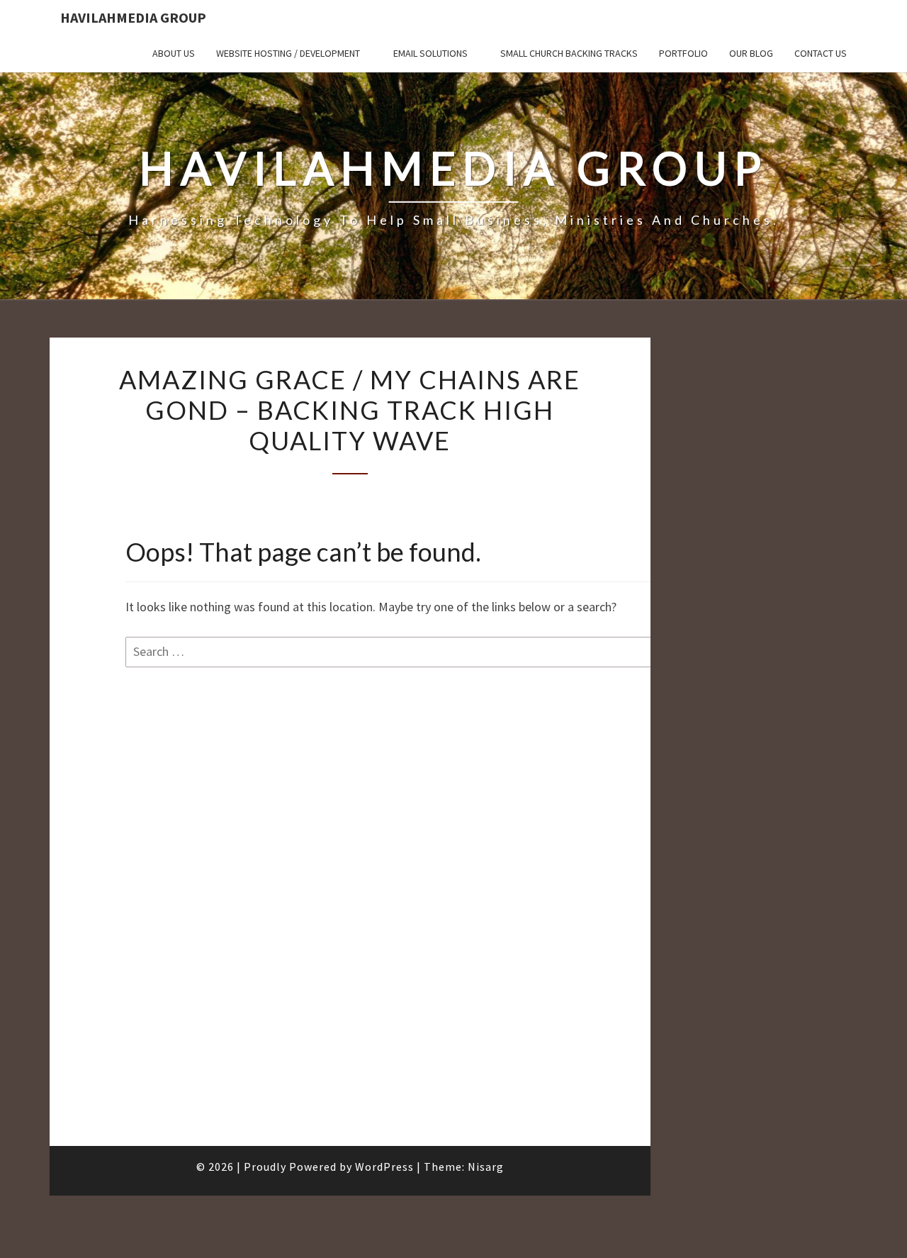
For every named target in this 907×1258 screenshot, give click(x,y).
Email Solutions (430, 53)
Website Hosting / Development (288, 53)
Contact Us (820, 53)
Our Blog (751, 53)
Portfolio (683, 53)
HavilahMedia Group (133, 17)
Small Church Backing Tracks (569, 53)
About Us (173, 53)
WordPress (384, 1166)
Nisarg (486, 1166)
